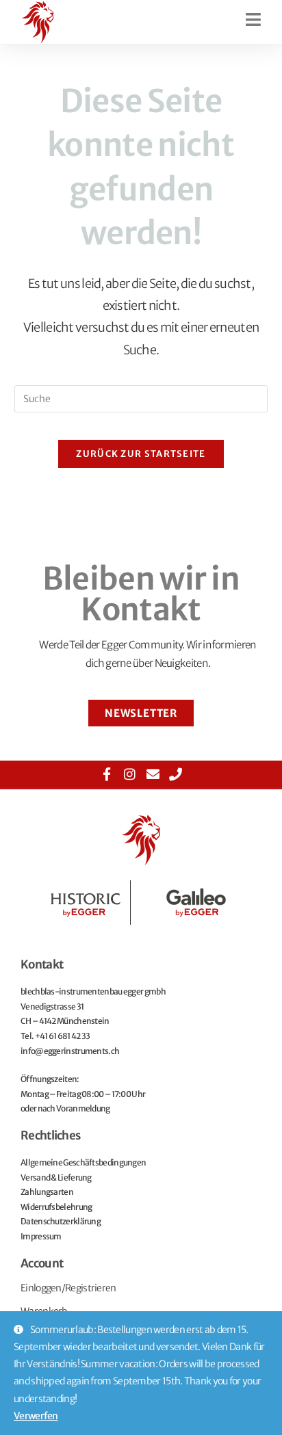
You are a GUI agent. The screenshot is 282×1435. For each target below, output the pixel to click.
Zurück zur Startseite (140, 454)
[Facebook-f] (107, 773)
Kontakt (42, 964)
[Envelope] (152, 773)
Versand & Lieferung (56, 1177)
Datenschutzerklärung (61, 1221)
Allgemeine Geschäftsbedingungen (83, 1162)
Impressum (41, 1236)
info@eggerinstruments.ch (70, 1051)
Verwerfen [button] (36, 1416)
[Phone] (174, 773)
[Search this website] (141, 398)
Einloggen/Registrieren (68, 1288)
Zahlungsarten (47, 1192)
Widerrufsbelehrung (56, 1207)
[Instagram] (129, 773)
